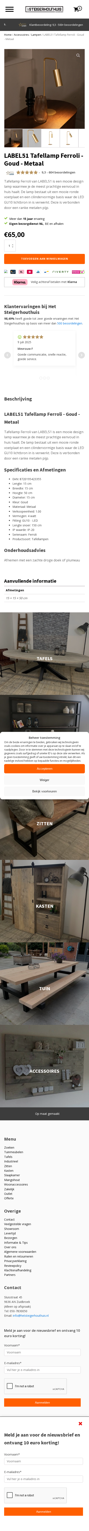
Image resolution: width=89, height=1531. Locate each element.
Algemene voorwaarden (20, 1252)
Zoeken (9, 1147)
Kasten (8, 1171)
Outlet (8, 1194)
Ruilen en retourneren (18, 1256)
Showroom (11, 1229)
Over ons (10, 1247)
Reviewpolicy (12, 1266)
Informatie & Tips (16, 1243)
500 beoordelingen (69, 323)
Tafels (8, 1157)
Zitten (8, 1166)
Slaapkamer (12, 1175)
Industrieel (11, 1161)
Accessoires (21, 35)
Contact (9, 1219)
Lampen (36, 35)
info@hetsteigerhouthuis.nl (31, 1316)
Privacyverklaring (15, 1261)
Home (8, 35)
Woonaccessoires (16, 1184)
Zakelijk (9, 1189)
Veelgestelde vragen (17, 1224)
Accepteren (44, 768)
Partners (10, 1275)
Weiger (44, 780)
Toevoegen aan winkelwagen (44, 258)
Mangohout (12, 1180)
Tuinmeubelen (13, 1152)
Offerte (9, 1198)
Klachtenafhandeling (17, 1270)
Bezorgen (10, 1238)
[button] (78, 55)
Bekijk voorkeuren (44, 791)
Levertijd (10, 1233)
